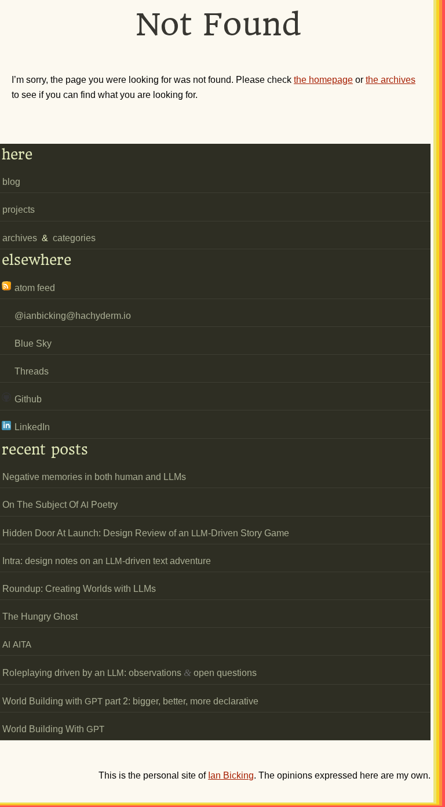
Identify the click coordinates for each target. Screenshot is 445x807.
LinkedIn (32, 427)
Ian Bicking (231, 775)
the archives (390, 80)
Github (28, 399)
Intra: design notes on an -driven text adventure (106, 561)
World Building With (53, 729)
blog (11, 182)
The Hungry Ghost (40, 616)
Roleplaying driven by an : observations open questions (129, 672)
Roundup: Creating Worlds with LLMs (79, 589)
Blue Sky (33, 343)
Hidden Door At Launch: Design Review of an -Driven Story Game (145, 533)
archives (19, 238)
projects (18, 210)
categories (74, 238)
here (17, 154)
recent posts (45, 449)
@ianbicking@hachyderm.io (72, 316)
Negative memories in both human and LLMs (94, 477)
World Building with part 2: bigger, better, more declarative (130, 701)
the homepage (323, 80)
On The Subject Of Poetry (60, 505)
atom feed (34, 288)
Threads (31, 371)
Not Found (218, 24)
